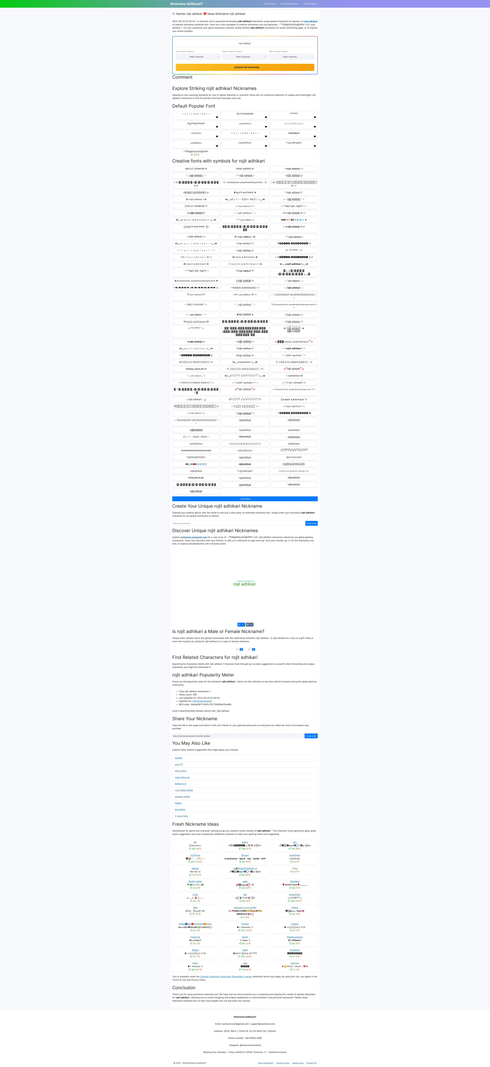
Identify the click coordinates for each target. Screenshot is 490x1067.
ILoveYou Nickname (289, 4)
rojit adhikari (311, 21)
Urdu (195, 894)
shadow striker (182, 796)
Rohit (195, 963)
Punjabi (245, 924)
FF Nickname (270, 4)
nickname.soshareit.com (193, 537)
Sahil (245, 950)
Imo (295, 842)
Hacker (294, 924)
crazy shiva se (182, 777)
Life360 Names (310, 4)
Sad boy (295, 963)
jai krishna (180, 809)
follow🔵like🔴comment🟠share (195, 924)
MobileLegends (295, 937)
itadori (178, 803)
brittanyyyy (180, 783)
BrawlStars (294, 894)
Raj (245, 894)
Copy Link (311, 736)
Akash (245, 937)
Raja (195, 907)
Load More (245, 499)
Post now (311, 523)
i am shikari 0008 (184, 790)
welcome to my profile (245, 907)
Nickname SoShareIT (186, 4)
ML (195, 842)
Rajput (195, 950)
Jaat (245, 963)
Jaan (245, 881)
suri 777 (179, 764)
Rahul (245, 842)
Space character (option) (232, 51)
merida (178, 758)
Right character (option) (278, 51)
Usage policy (298, 1063)
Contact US (311, 1063)
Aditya (294, 907)
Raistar (195, 868)
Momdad (294, 881)
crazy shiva (180, 771)
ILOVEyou (195, 855)
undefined (295, 855)
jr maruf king (181, 816)
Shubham (295, 950)
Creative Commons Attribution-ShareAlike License (226, 976)
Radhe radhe (195, 881)
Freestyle (195, 937)
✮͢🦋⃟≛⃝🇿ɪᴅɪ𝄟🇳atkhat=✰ (245, 868)
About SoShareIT (266, 1063)
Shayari (245, 855)
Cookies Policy (283, 1063)
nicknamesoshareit (202, 701)
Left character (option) (185, 51)
